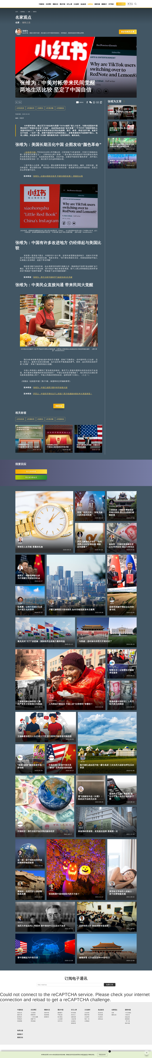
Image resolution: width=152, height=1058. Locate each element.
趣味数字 (60, 1012)
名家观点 (90, 4)
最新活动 (20, 1037)
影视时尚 (46, 1017)
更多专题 (127, 1023)
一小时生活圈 (34, 1017)
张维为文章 (115, 101)
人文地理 (60, 1019)
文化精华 (76, 4)
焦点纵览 (83, 4)
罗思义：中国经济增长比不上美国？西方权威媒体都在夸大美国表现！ (62, 394)
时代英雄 (73, 1012)
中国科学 (31, 108)
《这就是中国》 (30, 152)
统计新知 (60, 1017)
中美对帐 (50, 108)
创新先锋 (73, 1017)
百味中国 (46, 1012)
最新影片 (104, 4)
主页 (16, 11)
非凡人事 (69, 4)
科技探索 (19, 1021)
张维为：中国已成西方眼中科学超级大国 (50, 387)
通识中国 (62, 4)
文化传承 (87, 1012)
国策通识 (127, 1019)
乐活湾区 (48, 4)
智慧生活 (19, 1012)
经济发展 (100, 1014)
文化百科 (87, 1017)
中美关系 (21, 108)
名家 (29, 11)
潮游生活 (55, 4)
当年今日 (27, 442)
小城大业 (127, 1014)
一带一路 (127, 1021)
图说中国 (87, 1014)
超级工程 (19, 1014)
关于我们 (111, 4)
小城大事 (73, 1019)
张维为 (34, 11)
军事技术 (19, 1019)
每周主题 (20, 1030)
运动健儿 (73, 1021)
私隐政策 (85, 1054)
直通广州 (33, 1019)
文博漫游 (87, 1021)
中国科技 (41, 4)
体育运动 (100, 1019)
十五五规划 (128, 1012)
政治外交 (100, 1012)
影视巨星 (73, 1023)
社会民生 (100, 1017)
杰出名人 (73, 1014)
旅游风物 (46, 1014)
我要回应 (58, 406)
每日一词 (87, 1019)
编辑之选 (26, 22)
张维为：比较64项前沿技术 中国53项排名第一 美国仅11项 (58, 176)
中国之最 (60, 1014)
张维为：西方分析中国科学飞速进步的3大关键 (52, 277)
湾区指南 (33, 1021)
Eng (131, 4)
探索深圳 (33, 1014)
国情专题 (97, 4)
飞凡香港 (33, 1012)
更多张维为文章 (127, 32)
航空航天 (19, 1017)
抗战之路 (127, 1017)
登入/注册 (121, 4)
